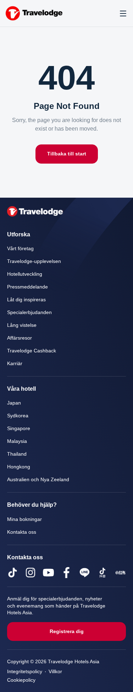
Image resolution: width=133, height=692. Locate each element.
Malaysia (17, 441)
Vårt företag (21, 248)
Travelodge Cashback (31, 350)
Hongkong (19, 466)
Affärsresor (20, 338)
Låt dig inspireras (26, 299)
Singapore (18, 428)
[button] (123, 13)
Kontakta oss (22, 532)
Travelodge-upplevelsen (34, 261)
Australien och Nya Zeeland (39, 479)
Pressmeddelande (27, 287)
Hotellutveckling (25, 274)
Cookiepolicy (21, 680)
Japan (13, 403)
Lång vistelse (22, 325)
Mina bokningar (25, 519)
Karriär (14, 363)
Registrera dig (66, 631)
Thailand (17, 454)
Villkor (58, 671)
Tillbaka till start (66, 153)
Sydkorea (17, 415)
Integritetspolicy (26, 671)
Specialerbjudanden (29, 312)
